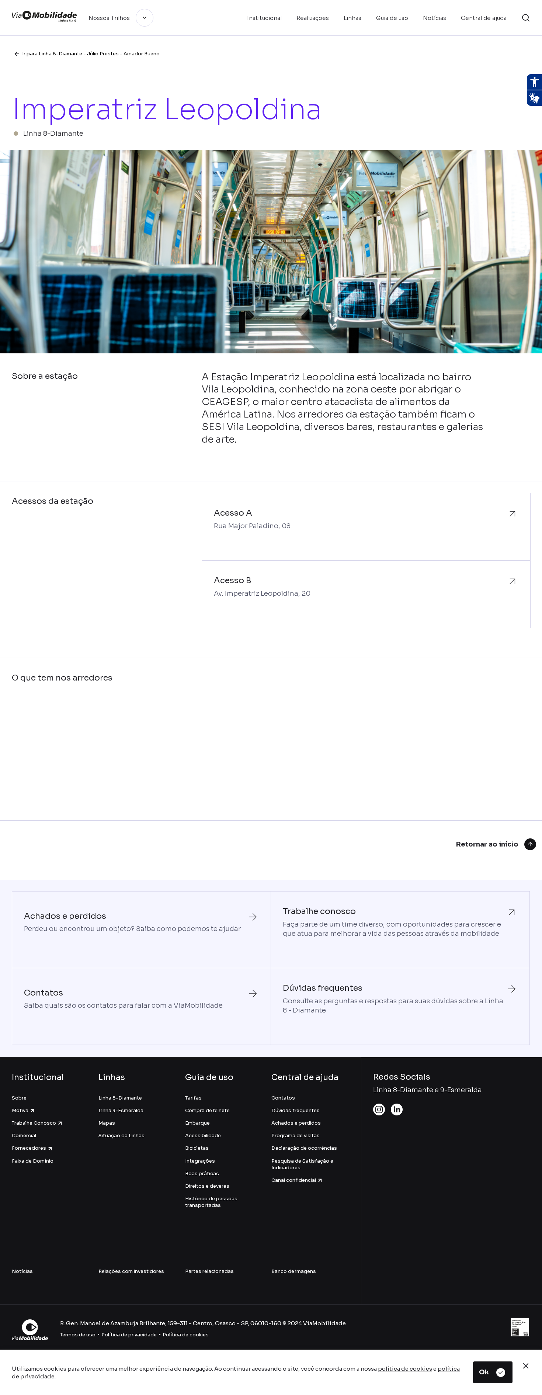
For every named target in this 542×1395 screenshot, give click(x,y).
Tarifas (193, 1098)
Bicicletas (197, 1148)
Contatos (283, 1098)
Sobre (19, 1098)
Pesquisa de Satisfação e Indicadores (302, 1164)
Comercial (24, 1135)
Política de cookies (186, 1335)
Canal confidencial (293, 1180)
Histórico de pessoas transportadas (211, 1201)
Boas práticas (202, 1173)
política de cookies (405, 1368)
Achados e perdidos (296, 1123)
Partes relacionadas (209, 1271)
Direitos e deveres (207, 1186)
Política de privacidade (129, 1335)
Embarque (197, 1123)
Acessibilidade (203, 1135)
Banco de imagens (293, 1271)
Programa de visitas (295, 1135)
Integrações (200, 1161)
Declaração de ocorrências (304, 1148)
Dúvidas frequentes (295, 1110)
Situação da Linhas (121, 1135)
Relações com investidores (131, 1271)
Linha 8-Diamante (120, 1098)
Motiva (20, 1110)
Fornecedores (29, 1148)
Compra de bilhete (207, 1110)
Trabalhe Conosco (34, 1123)
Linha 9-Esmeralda (120, 1110)
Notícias (22, 1271)
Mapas (106, 1123)
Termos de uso (77, 1335)
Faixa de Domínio (32, 1161)
